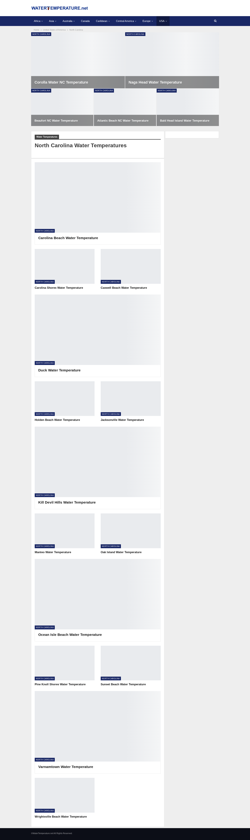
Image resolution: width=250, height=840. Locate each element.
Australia (67, 21)
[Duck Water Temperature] (98, 329)
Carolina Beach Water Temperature (68, 238)
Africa (37, 21)
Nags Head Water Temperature (155, 82)
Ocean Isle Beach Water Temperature (70, 635)
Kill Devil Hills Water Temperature (67, 502)
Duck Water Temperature (59, 370)
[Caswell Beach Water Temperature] (131, 266)
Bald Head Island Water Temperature (184, 120)
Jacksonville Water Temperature (122, 420)
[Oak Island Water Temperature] (131, 530)
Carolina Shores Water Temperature (59, 287)
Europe (147, 21)
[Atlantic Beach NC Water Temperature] (125, 107)
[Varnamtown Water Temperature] (98, 726)
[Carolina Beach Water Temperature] (98, 197)
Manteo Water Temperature (53, 552)
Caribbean (101, 21)
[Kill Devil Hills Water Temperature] (98, 462)
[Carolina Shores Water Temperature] (65, 266)
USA (161, 21)
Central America (125, 21)
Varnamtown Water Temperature (65, 767)
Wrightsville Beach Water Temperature (61, 816)
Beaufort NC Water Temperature (56, 120)
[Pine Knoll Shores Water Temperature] (65, 663)
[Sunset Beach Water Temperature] (131, 663)
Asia (51, 21)
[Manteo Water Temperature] (65, 530)
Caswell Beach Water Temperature (124, 287)
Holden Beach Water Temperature (57, 420)
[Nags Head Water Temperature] (172, 60)
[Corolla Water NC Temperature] (78, 60)
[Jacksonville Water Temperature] (131, 398)
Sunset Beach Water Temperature (123, 684)
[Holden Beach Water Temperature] (65, 398)
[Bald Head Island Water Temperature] (187, 107)
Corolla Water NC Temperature (61, 82)
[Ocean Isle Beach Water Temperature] (98, 594)
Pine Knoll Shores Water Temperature (60, 684)
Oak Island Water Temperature (121, 552)
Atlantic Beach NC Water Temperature (122, 120)
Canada (85, 21)
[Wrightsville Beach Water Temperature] (65, 795)
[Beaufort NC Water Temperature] (62, 107)
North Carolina (41, 34)
